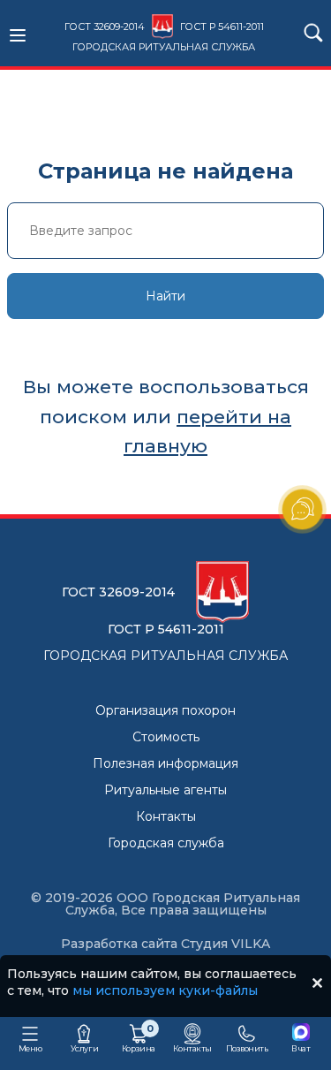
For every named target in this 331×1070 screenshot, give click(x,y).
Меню (30, 1048)
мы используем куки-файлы (165, 990)
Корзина (138, 1037)
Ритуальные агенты (165, 790)
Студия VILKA (225, 944)
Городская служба (166, 843)
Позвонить (247, 1048)
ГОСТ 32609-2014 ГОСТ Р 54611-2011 (164, 36)
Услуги (84, 1048)
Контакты (166, 816)
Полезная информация (165, 763)
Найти (165, 296)
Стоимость (165, 737)
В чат (300, 1048)
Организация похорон (165, 710)
